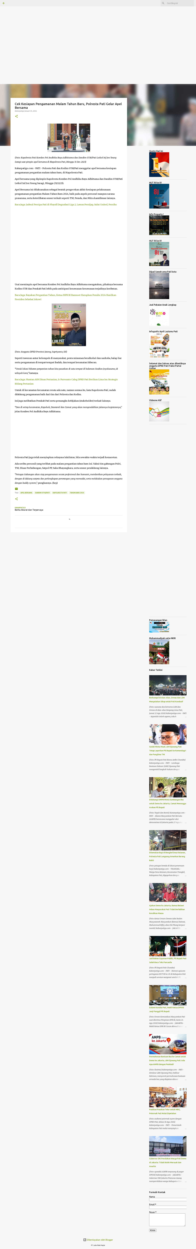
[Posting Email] (16, 490)
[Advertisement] (80, 18)
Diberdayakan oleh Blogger (99, 1240)
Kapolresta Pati (60, 493)
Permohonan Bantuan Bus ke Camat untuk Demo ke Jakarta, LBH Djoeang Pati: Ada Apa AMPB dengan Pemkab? (167, 1060)
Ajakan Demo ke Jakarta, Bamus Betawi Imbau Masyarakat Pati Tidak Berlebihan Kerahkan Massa (167, 909)
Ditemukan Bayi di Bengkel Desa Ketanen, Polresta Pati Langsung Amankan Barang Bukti (167, 856)
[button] (16, 116)
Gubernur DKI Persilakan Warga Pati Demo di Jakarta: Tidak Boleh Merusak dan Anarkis (167, 1162)
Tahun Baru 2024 (77, 493)
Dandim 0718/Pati (42, 493)
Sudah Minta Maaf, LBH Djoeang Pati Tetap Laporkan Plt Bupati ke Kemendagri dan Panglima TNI (167, 751)
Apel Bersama (26, 493)
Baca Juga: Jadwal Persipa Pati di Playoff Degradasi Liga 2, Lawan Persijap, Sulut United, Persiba (66, 204)
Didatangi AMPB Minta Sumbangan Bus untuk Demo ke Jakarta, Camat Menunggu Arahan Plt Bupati (167, 803)
